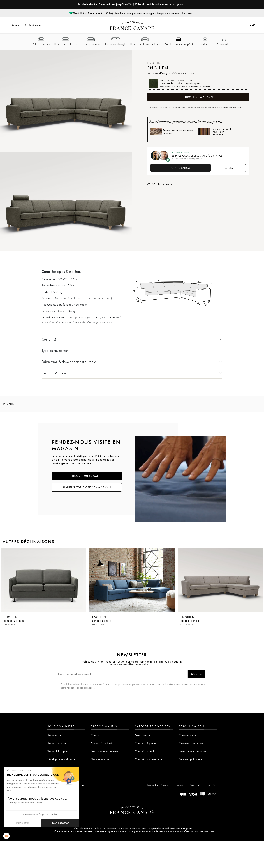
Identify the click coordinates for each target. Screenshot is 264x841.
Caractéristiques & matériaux (63, 271)
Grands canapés (90, 44)
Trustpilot (9, 404)
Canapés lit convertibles (145, 44)
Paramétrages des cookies (22, 805)
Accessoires (224, 44)
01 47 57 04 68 (182, 167)
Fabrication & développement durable (69, 361)
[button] (6, 836)
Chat (231, 167)
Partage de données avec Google (26, 802)
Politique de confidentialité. (81, 687)
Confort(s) (49, 339)
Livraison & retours (55, 373)
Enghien (14, 620)
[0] (251, 25)
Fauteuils (205, 44)
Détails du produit (162, 184)
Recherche (34, 25)
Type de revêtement (56, 350)
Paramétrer (22, 822)
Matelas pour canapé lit (179, 44)
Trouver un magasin (198, 96)
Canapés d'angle (115, 44)
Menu (15, 25)
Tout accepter (60, 822)
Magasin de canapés (176, 13)
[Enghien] (43, 580)
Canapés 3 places (65, 44)
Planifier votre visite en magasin (87, 487)
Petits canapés (41, 44)
